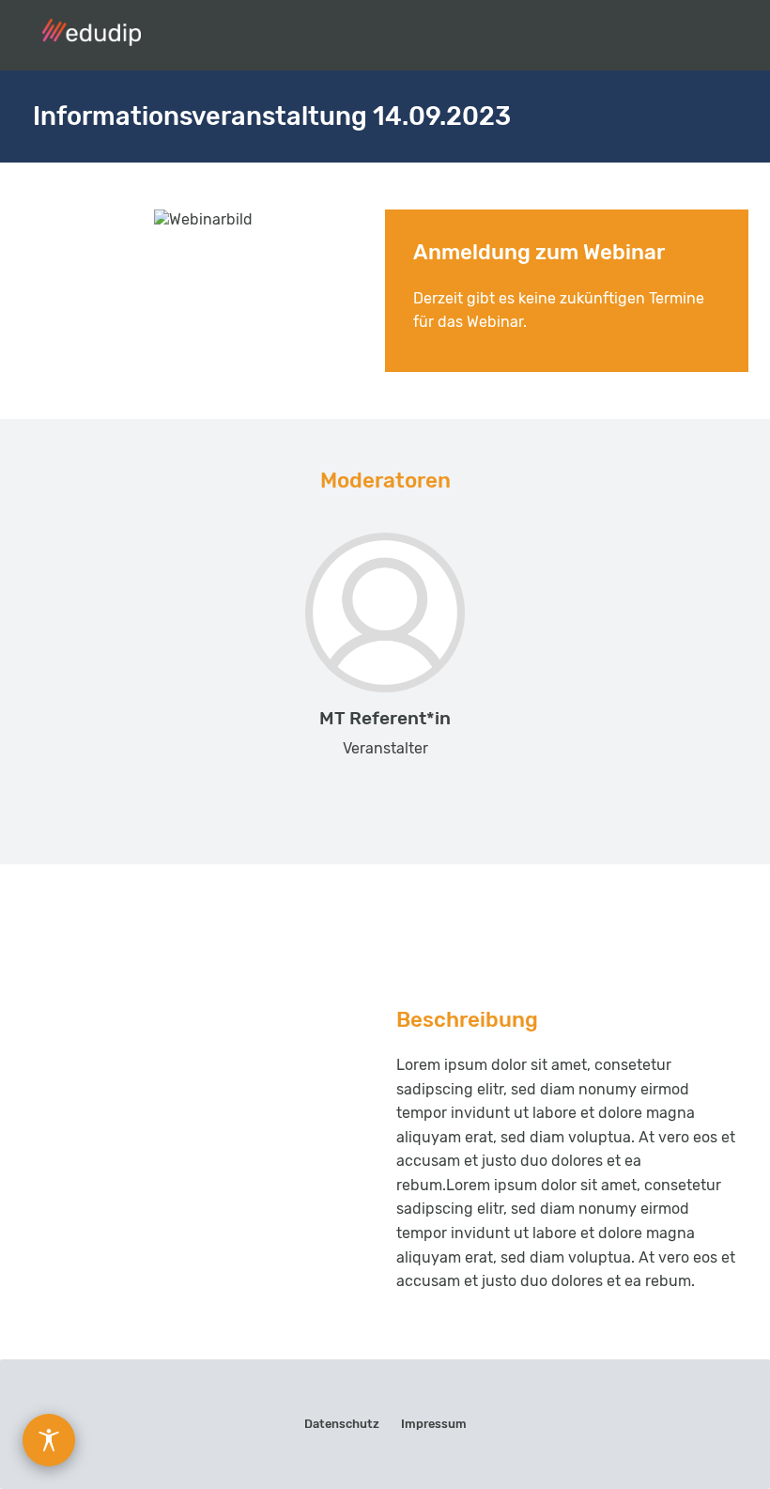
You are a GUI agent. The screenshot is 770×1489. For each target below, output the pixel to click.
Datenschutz (341, 1424)
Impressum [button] (434, 1424)
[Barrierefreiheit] (49, 1440)
